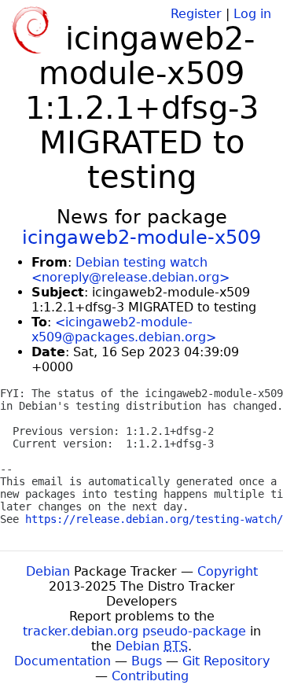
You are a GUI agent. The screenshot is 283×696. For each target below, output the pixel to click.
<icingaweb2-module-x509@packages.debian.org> (123, 329)
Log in (252, 13)
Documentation (62, 661)
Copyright (227, 571)
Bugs (146, 661)
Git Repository (226, 661)
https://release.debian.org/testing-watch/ (154, 519)
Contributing (150, 675)
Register (196, 13)
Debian (48, 571)
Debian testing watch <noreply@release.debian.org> (130, 270)
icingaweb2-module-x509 (141, 237)
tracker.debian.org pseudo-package (134, 631)
